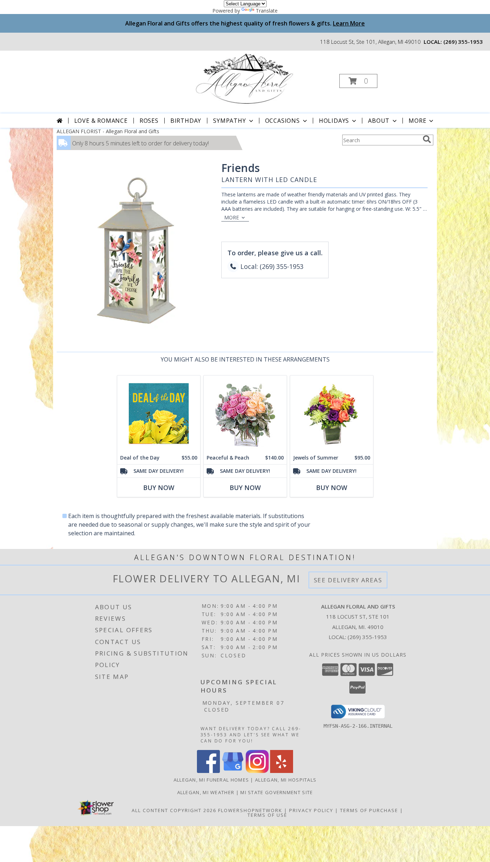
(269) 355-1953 (463, 41)
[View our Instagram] (257, 771)
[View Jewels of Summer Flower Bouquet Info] (331, 413)
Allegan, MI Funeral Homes (211, 780)
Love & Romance (101, 121)
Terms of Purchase (369, 810)
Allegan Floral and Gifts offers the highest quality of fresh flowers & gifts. (245, 23)
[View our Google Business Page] (232, 771)
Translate (267, 10)
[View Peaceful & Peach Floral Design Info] (245, 413)
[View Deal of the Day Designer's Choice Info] (158, 413)
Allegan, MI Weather (206, 792)
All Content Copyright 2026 (174, 810)
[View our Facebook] (208, 771)
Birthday (185, 121)
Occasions (282, 121)
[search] (427, 139)
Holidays (334, 121)
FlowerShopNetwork (250, 810)
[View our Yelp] (281, 771)
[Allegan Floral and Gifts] (244, 78)
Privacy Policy (311, 810)
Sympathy (229, 121)
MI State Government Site (276, 792)
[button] (358, 81)
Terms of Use (267, 815)
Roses (149, 121)
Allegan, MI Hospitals (285, 780)
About (379, 121)
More (417, 121)
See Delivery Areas (348, 580)
